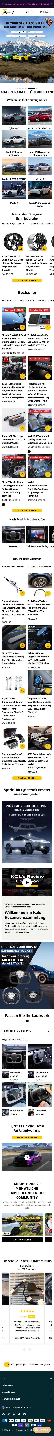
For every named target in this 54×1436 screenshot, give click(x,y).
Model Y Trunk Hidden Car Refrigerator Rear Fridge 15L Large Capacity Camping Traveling (12, 489)
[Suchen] (27, 12)
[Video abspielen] (27, 882)
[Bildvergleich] (27, 1157)
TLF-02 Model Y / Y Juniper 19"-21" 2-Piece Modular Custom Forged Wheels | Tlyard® (36, 263)
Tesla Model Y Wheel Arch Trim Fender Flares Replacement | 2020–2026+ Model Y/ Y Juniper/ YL (39, 608)
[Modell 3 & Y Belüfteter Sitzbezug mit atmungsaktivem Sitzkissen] (40, 420)
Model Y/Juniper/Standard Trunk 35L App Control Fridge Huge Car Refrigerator (38, 489)
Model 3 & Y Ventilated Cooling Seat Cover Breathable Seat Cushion (40, 439)
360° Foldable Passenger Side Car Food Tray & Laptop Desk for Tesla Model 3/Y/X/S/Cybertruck (40, 761)
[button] (45, 12)
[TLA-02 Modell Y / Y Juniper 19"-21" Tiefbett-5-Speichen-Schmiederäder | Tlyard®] (13, 241)
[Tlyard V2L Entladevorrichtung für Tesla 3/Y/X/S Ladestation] (14, 420)
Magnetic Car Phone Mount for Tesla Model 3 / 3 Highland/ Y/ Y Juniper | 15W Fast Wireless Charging (39, 705)
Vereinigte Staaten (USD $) (17, 1407)
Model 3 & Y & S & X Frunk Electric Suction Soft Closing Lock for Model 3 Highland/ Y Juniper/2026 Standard (14, 342)
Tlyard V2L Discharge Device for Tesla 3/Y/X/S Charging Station (13, 439)
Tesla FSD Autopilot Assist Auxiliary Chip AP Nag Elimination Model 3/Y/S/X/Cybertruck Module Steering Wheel (13, 391)
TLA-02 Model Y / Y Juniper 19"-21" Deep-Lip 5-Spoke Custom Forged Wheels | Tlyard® (13, 263)
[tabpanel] (27, 256)
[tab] (14, 224)
